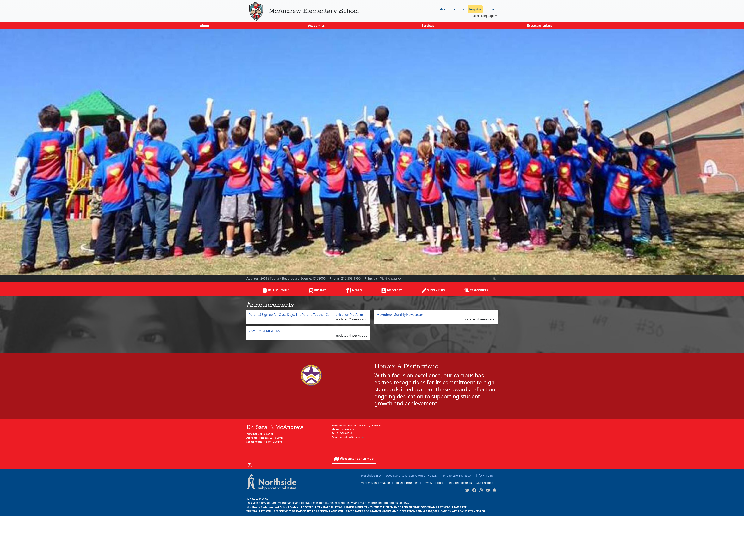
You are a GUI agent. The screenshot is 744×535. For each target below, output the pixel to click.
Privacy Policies (433, 482)
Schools (458, 9)
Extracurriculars (539, 25)
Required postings (460, 482)
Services (428, 25)
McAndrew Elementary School (314, 11)
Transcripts (478, 290)
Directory (394, 290)
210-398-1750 (351, 278)
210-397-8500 (462, 475)
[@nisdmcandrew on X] (494, 278)
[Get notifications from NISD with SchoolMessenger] (494, 490)
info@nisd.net (485, 475)
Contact (490, 9)
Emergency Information (374, 482)
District (441, 9)
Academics (316, 25)
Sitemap (8, 530)
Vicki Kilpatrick (390, 278)
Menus (356, 290)
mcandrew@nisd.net (350, 437)
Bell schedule (278, 290)
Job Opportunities (406, 482)
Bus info (320, 290)
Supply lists (435, 290)
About (204, 25)
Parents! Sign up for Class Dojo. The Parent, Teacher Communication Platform (306, 314)
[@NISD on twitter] (467, 490)
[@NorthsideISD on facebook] (474, 490)
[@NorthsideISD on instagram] (481, 490)
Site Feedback (485, 482)
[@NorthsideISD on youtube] (488, 490)
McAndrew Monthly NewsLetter (400, 314)
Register (475, 9)
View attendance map (356, 458)
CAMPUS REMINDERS (264, 331)
